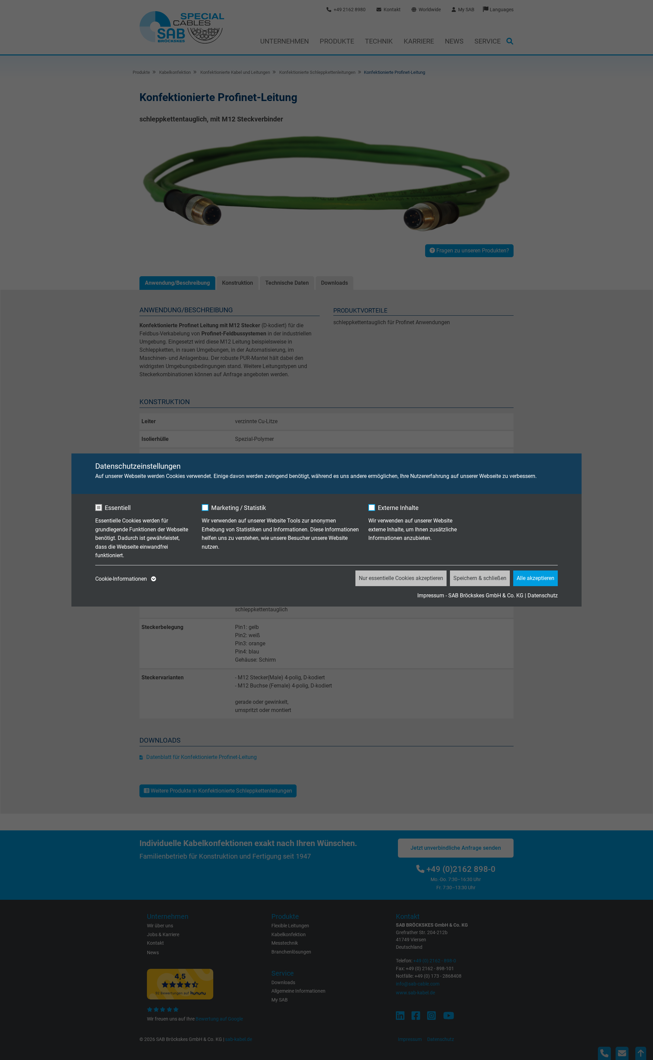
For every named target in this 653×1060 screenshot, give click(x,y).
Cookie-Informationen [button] (121, 579)
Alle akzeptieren (535, 578)
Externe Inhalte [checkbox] (398, 507)
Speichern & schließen (479, 578)
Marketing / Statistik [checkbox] (238, 507)
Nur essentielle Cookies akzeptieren (401, 578)
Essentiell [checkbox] (118, 507)
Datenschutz (543, 595)
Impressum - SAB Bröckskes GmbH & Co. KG (470, 595)
